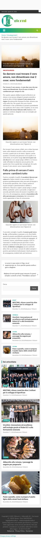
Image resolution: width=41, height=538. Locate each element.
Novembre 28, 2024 (18, 340)
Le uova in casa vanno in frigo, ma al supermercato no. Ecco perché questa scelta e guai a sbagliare (20, 265)
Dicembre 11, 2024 (18, 326)
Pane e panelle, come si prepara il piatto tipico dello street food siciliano (24, 351)
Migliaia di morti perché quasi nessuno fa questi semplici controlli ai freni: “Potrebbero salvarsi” (20, 275)
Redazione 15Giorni (30, 309)
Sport (14, 300)
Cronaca (15, 315)
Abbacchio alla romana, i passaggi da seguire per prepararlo (21, 336)
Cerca (5, 284)
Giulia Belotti (18, 84)
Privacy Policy (20, 531)
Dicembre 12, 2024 (18, 309)
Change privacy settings (8, 536)
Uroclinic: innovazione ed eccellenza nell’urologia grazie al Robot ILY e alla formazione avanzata (25, 320)
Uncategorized (8, 70)
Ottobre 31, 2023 (8, 84)
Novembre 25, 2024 (18, 355)
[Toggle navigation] (4, 30)
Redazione (10, 531)
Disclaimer (29, 531)
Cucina (14, 331)
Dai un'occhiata (9, 362)
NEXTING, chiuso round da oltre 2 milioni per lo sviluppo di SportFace (24, 304)
